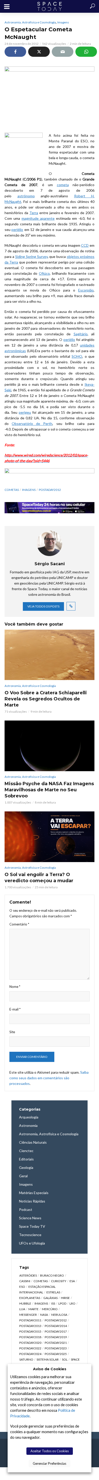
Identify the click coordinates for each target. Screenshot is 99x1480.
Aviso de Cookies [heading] (49, 1369)
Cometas (12, 490)
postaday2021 (56, 1343)
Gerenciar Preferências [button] (49, 1463)
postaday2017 (56, 1331)
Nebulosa (59, 1315)
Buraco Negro (52, 1275)
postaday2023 (56, 1348)
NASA (44, 1315)
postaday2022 (30, 1348)
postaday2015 (30, 1331)
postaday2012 (50, 490)
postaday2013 (30, 1326)
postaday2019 (56, 1337)
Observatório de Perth (32, 423)
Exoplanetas (29, 1298)
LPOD (62, 1303)
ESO (22, 1287)
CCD (85, 245)
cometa (63, 185)
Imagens (63, 22)
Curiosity (58, 1281)
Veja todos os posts (43, 606)
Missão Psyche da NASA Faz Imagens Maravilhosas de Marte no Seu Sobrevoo (49, 790)
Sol (65, 1359)
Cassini (24, 1281)
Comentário (19, 924)
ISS (53, 1303)
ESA (72, 1281)
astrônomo (26, 196)
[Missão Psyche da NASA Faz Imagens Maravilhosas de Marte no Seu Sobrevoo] (49, 746)
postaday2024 (30, 1354)
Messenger (28, 1315)
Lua (22, 1309)
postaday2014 (56, 1326)
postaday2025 (56, 1354)
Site (12, 1032)
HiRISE (65, 1298)
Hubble (25, 1303)
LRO (72, 1303)
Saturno (26, 1359)
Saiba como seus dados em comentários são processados (49, 1078)
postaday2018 (30, 1337)
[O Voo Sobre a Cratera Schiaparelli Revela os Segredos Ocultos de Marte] (49, 655)
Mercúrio (50, 1309)
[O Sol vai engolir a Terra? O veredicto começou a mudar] (49, 836)
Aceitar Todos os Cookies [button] (49, 1451)
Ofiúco (44, 273)
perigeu (25, 412)
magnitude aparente (38, 218)
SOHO (77, 356)
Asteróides (28, 1275)
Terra (33, 213)
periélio (17, 229)
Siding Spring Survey (31, 256)
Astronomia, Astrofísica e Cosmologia (30, 22)
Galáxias (50, 1298)
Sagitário (81, 334)
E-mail (15, 1009)
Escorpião (86, 290)
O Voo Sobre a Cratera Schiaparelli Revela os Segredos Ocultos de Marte (46, 699)
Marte (33, 1309)
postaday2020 (30, 1343)
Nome (14, 987)
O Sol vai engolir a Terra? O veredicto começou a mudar (39, 877)
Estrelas (53, 1292)
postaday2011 (30, 1320)
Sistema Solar (48, 1359)
